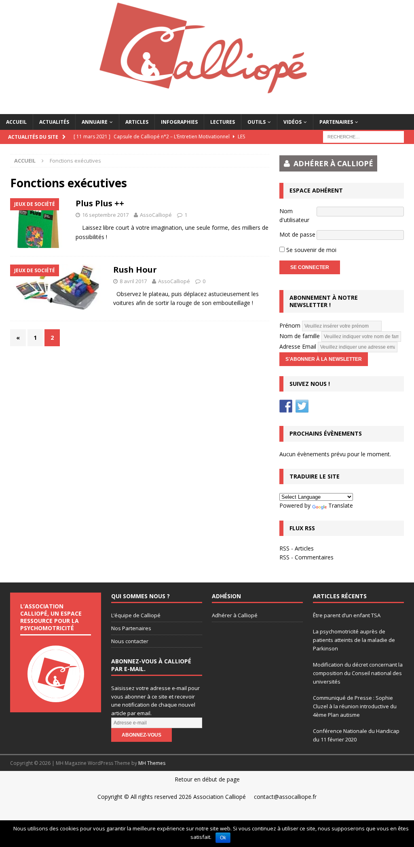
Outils (256, 122)
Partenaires (336, 122)
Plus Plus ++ (100, 203)
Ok (223, 838)
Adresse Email (297, 346)
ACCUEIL (16, 122)
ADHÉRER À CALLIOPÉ (333, 163)
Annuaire (95, 122)
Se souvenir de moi (310, 250)
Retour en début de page (207, 779)
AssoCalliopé (156, 214)
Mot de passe (297, 234)
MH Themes (151, 763)
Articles (136, 122)
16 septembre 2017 (105, 214)
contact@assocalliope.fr (285, 796)
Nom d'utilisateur (294, 215)
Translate (340, 505)
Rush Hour (135, 269)
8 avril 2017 (133, 281)
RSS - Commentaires (306, 557)
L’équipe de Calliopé (136, 615)
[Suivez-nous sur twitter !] (302, 406)
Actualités (54, 122)
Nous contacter (129, 641)
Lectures (222, 122)
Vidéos (292, 122)
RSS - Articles (296, 548)
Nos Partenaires (131, 628)
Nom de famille (299, 336)
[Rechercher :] (363, 136)
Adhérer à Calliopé (235, 615)
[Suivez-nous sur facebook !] (285, 406)
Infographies (179, 122)
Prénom (289, 325)
